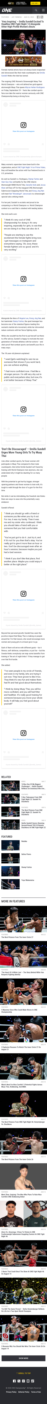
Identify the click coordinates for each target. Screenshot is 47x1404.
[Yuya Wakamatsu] (10, 884)
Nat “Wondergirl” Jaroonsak (20, 194)
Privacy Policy (11, 1392)
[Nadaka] (10, 845)
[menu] (43, 10)
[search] (36, 10)
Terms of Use (36, 1392)
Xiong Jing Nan (38, 191)
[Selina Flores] (10, 858)
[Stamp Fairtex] (10, 871)
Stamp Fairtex (33, 179)
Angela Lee (23, 318)
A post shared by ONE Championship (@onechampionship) (24, 157)
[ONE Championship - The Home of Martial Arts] (6, 10)
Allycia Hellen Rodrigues (35, 87)
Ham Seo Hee (6, 182)
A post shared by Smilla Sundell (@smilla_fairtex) (23, 441)
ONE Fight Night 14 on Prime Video (31, 167)
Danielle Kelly (31, 185)
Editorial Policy (23, 1392)
